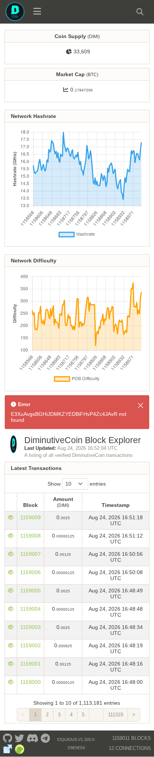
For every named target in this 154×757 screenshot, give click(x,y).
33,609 (82, 51)
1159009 (30, 517)
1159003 (30, 627)
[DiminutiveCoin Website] (7, 749)
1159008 (30, 536)
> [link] (133, 714)
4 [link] (71, 714)
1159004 (30, 609)
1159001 (30, 664)
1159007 (30, 554)
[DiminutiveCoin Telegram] (45, 738)
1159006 (30, 572)
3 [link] (59, 714)
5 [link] (83, 714)
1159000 (30, 682)
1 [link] (35, 714)
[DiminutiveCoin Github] (7, 738)
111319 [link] (115, 714)
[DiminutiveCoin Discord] (32, 738)
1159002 (30, 645)
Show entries (76, 484)
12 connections (130, 748)
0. (81, 90)
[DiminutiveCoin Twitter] (19, 738)
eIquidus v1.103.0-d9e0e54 (76, 743)
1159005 (30, 591)
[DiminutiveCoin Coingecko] (19, 749)
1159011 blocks (131, 738)
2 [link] (47, 714)
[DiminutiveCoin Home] (15, 11)
